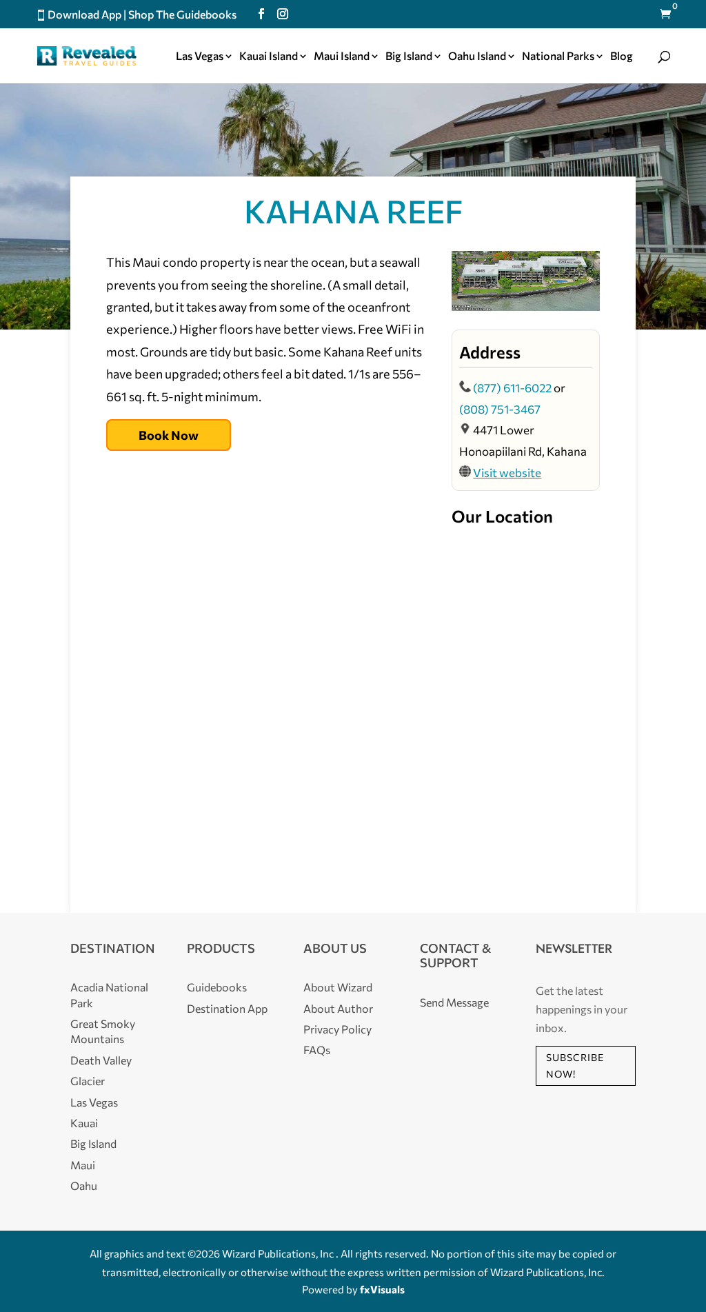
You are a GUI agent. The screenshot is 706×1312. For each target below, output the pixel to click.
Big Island (408, 56)
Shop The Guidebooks (182, 14)
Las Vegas (199, 56)
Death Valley (101, 1060)
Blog (621, 56)
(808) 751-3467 (500, 409)
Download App (84, 14)
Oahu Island (477, 56)
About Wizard (337, 986)
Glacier (87, 1080)
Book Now (169, 435)
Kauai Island (268, 56)
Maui (82, 1164)
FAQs (316, 1049)
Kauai (84, 1122)
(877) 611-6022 (512, 388)
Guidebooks (217, 986)
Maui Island (342, 56)
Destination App (227, 1008)
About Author (338, 1008)
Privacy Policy (337, 1029)
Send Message (454, 1002)
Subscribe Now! (575, 1065)
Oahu (83, 1185)
